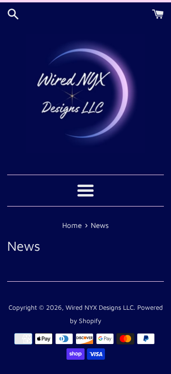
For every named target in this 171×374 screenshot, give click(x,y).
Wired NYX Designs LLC (99, 307)
